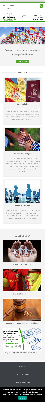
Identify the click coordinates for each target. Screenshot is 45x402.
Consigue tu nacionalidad (22, 294)
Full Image (22, 251)
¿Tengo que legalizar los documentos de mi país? (22, 352)
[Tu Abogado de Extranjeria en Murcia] (22, 21)
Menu (22, 25)
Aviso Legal (23, 366)
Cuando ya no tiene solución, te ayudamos (22, 323)
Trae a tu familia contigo (22, 264)
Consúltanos (22, 61)
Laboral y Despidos (22, 206)
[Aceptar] (42, 394)
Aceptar (23, 398)
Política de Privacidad (23, 382)
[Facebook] (41, 6)
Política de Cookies (23, 374)
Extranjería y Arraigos (22, 153)
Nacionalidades (22, 104)
